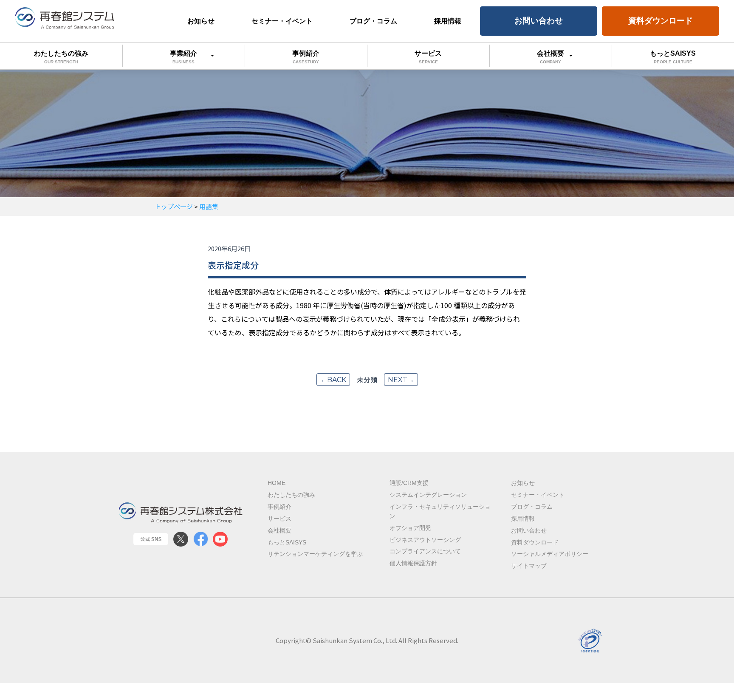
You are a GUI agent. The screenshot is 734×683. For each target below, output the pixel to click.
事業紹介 (183, 57)
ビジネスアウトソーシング (425, 540)
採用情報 (447, 21)
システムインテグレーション (428, 495)
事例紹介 (305, 57)
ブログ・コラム (373, 21)
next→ (401, 380)
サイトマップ (529, 566)
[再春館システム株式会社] (64, 18)
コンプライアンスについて (425, 551)
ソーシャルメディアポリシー (549, 554)
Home (276, 483)
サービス (428, 57)
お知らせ (201, 21)
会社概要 (550, 57)
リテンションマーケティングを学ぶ (315, 554)
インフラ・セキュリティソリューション (440, 511)
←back (333, 380)
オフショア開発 (410, 528)
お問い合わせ (538, 20)
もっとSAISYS (673, 57)
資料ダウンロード (660, 20)
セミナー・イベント (282, 21)
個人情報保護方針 (413, 563)
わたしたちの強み (61, 57)
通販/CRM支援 (409, 483)
